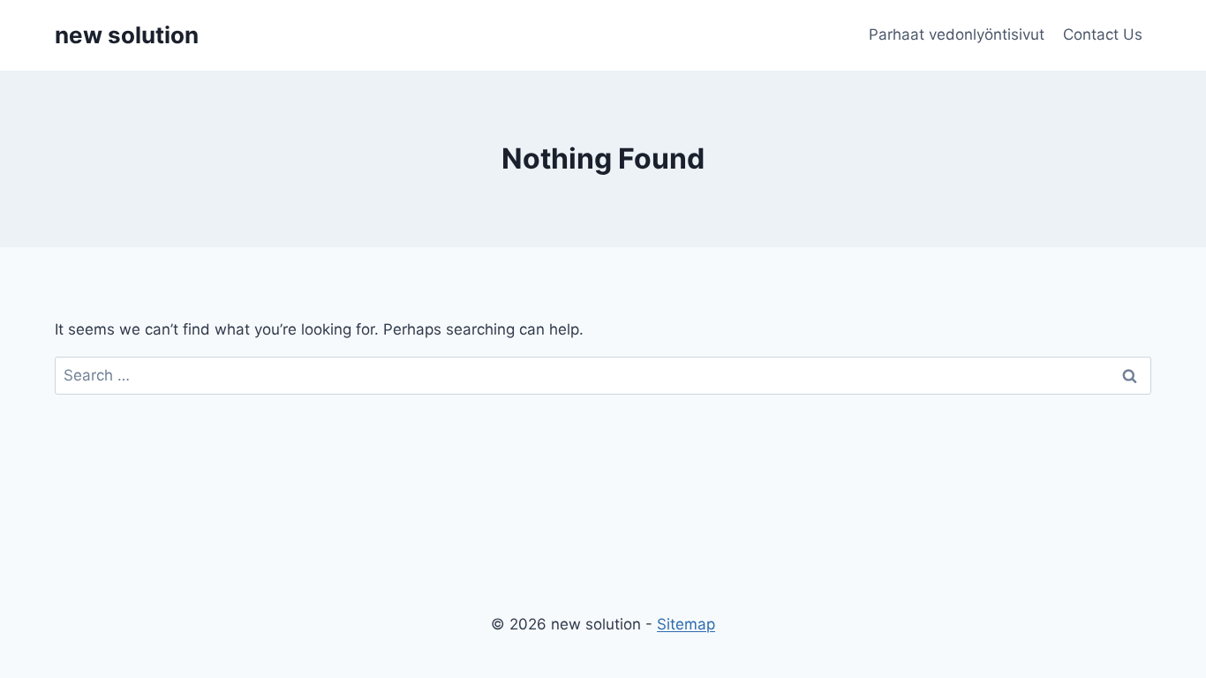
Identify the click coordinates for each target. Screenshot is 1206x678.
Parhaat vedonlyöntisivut (956, 34)
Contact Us (1102, 34)
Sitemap (686, 624)
